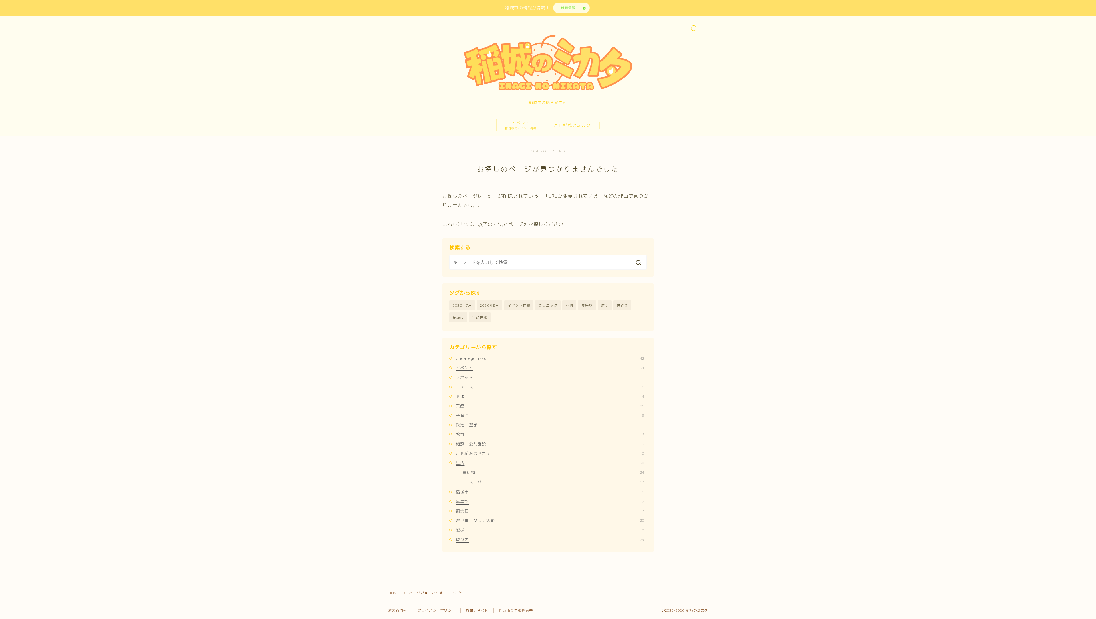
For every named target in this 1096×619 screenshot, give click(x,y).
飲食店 (550, 539)
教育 (550, 434)
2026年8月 (489, 305)
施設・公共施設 (550, 444)
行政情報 (479, 317)
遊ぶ (550, 530)
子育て (550, 415)
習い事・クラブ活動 (550, 520)
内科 (569, 305)
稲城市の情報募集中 (516, 610)
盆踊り (622, 305)
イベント (521, 125)
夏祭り (587, 305)
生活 (550, 462)
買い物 (553, 472)
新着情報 (568, 7)
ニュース (550, 387)
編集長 (550, 511)
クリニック (548, 305)
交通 (550, 396)
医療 (550, 406)
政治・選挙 (550, 425)
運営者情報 (397, 610)
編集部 (550, 501)
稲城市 (458, 317)
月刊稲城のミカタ (572, 125)
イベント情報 (519, 305)
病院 (605, 305)
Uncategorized (550, 358)
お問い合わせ (477, 610)
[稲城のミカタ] (548, 61)
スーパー (556, 482)
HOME (394, 592)
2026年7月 (462, 305)
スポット (550, 377)
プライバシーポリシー (436, 610)
